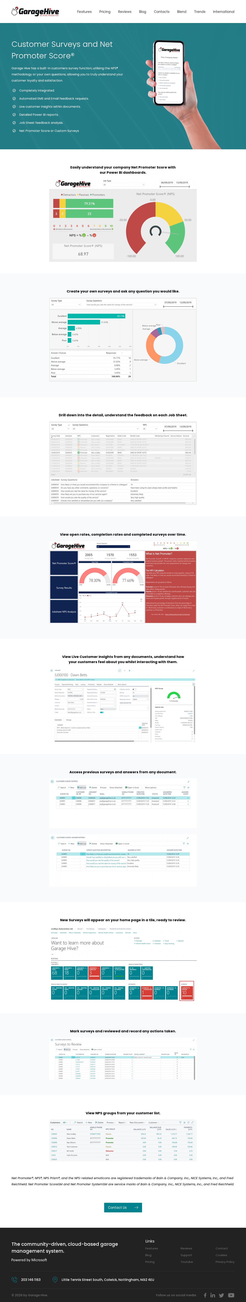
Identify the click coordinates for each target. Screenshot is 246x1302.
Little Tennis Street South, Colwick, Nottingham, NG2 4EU (108, 1279)
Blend (181, 11)
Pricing (105, 11)
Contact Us (117, 1207)
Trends (199, 11)
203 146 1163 (31, 1279)
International (223, 11)
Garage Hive (21, 68)
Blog (142, 11)
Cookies (221, 1255)
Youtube (187, 1261)
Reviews (124, 11)
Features (84, 11)
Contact (222, 1248)
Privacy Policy (225, 1261)
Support (186, 1255)
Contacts (162, 11)
